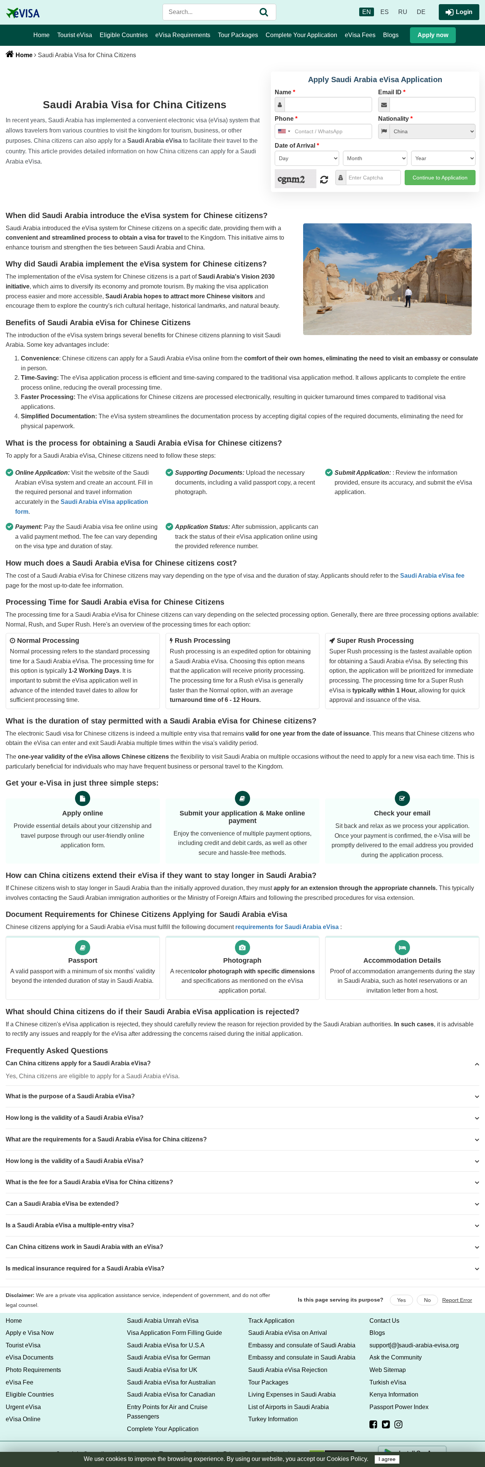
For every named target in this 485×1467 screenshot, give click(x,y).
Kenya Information (393, 1394)
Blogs (391, 35)
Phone (286, 118)
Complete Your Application (301, 35)
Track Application (271, 1320)
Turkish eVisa (387, 1382)
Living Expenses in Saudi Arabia (292, 1394)
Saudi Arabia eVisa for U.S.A (166, 1345)
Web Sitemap (387, 1370)
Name (285, 92)
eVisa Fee (19, 1382)
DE (421, 12)
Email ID (391, 92)
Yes (401, 1300)
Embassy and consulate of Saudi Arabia (301, 1345)
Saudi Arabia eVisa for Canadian (171, 1394)
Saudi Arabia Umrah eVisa (163, 1320)
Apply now (433, 35)
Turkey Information (273, 1419)
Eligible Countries (124, 35)
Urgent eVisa (23, 1407)
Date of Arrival (297, 145)
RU (402, 12)
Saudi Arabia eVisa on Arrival (287, 1333)
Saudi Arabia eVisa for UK (162, 1370)
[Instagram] (398, 1424)
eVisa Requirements (182, 35)
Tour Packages (238, 35)
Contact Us (384, 1320)
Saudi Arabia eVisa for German (168, 1357)
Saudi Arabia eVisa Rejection (287, 1370)
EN (366, 12)
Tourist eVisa (74, 35)
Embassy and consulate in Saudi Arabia (301, 1357)
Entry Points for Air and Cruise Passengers (167, 1412)
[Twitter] (386, 1424)
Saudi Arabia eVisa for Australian (171, 1382)
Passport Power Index (399, 1407)
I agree (387, 1459)
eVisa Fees (360, 35)
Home (41, 35)
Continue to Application (440, 178)
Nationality (395, 118)
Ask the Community (395, 1357)
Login (464, 12)
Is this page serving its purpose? (340, 1300)
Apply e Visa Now (30, 1333)
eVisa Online (23, 1419)
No (427, 1300)
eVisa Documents (29, 1357)
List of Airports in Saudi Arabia (288, 1407)
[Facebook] (373, 1424)
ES (384, 12)
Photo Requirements (33, 1370)
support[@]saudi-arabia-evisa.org (414, 1345)
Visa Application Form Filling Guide (174, 1333)
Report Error (457, 1300)
